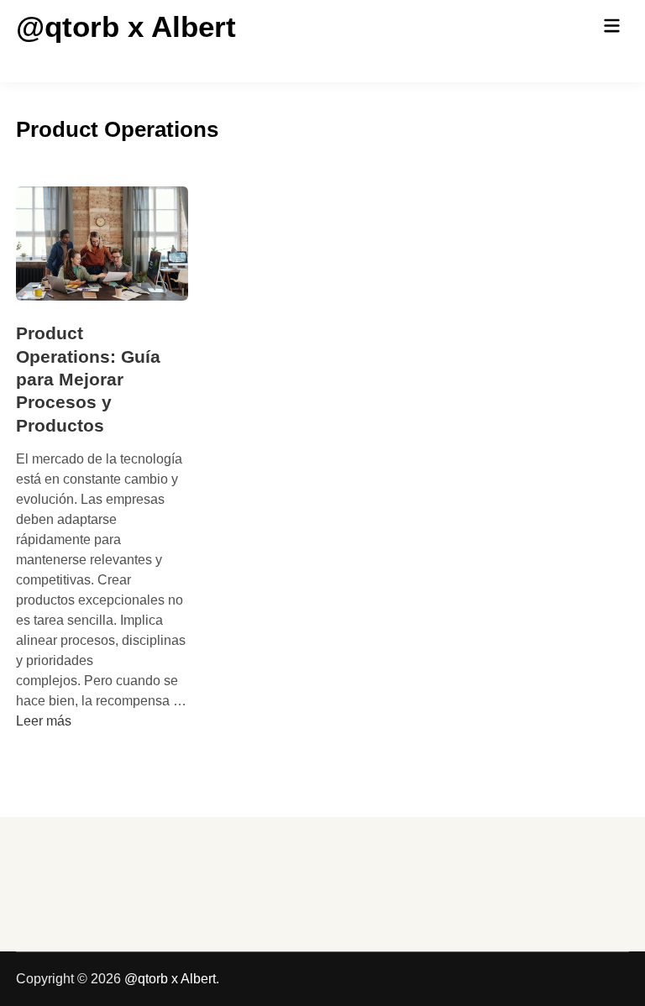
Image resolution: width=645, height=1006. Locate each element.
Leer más (43, 721)
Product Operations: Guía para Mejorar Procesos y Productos (88, 378)
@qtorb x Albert (126, 26)
